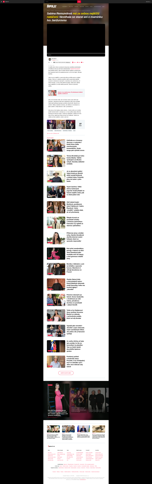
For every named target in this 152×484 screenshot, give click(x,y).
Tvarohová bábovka (79, 457)
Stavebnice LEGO (67, 467)
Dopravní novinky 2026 (99, 455)
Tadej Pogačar (59, 457)
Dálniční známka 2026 (99, 454)
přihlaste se (68, 62)
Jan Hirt (58, 455)
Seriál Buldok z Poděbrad (67, 130)
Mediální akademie (67, 471)
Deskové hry (83, 467)
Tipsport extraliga (69, 455)
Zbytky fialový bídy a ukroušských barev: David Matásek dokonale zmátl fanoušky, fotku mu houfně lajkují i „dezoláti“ (76, 284)
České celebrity (50, 130)
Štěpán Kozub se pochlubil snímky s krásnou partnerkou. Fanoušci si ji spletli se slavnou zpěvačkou (75, 221)
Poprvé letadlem (88, 454)
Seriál (74, 130)
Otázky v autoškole (98, 458)
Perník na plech (78, 460)
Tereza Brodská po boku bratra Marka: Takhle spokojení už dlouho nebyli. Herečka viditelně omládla (75, 160)
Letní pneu (79, 467)
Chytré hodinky (92, 467)
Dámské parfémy (73, 467)
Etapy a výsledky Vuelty (61, 454)
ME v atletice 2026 (70, 457)
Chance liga (69, 452)
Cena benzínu (82, 464)
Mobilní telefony (61, 467)
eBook (75, 62)
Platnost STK (97, 460)
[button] (76, 38)
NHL (67, 460)
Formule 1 (68, 458)
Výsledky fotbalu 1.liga (70, 454)
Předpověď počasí (71, 464)
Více (103, 6)
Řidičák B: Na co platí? (99, 457)
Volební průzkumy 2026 (51, 454)
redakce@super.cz (83, 479)
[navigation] (1, 2)
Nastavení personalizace (95, 471)
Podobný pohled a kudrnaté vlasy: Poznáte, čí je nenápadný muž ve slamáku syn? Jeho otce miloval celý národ (76, 361)
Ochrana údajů (82, 471)
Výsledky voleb (50, 455)
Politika (71, 6)
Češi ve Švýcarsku (89, 457)
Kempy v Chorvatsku (89, 452)
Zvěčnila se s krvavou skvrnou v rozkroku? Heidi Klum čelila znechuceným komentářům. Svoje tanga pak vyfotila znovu (75, 145)
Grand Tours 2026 (60, 460)
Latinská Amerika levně (89, 458)
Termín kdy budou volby (52, 457)
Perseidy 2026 (76, 464)
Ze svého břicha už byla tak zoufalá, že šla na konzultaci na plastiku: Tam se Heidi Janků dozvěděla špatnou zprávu (75, 346)
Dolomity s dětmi (88, 460)
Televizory (87, 467)
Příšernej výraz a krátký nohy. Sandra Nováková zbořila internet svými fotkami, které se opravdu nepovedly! (75, 237)
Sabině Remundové (75, 68)
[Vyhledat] (79, 1)
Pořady (76, 6)
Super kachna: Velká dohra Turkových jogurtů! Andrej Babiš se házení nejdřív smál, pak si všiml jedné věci (75, 191)
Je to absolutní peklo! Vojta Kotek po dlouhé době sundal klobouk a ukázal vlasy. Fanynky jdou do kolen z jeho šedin (75, 176)
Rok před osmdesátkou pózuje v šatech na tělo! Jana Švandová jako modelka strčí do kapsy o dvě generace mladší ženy (75, 253)
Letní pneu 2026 (98, 452)
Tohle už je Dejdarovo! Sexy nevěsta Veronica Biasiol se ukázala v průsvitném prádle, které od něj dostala (75, 314)
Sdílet (79, 62)
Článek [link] (49, 27)
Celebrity (64, 6)
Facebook (54, 471)
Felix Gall (58, 458)
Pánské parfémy (98, 467)
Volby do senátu (50, 458)
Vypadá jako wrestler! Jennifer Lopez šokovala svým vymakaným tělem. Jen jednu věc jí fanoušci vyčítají (76, 330)
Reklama (58, 471)
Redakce (62, 471)
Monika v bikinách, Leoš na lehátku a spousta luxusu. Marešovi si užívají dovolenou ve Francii (75, 268)
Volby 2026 (49, 452)
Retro (87, 6)
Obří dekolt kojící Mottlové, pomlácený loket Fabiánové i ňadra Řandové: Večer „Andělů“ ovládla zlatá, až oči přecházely (75, 207)
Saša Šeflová (54, 58)
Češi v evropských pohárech (89, 464)
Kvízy (91, 6)
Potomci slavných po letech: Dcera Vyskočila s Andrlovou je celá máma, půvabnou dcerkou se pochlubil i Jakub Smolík (75, 300)
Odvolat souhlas (87, 471)
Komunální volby (50, 460)
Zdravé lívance (78, 455)
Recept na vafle (78, 458)
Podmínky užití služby (75, 471)
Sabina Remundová (58, 130)
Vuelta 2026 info (60, 452)
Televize (82, 6)
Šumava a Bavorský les (89, 455)
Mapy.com (65, 464)
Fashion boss (97, 6)
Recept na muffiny (79, 454)
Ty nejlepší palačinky (79, 452)
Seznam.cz (148, 1)
